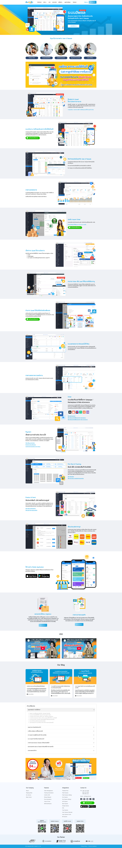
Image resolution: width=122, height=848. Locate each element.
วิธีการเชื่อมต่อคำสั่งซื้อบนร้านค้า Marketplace (77, 418)
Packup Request (47, 797)
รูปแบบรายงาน (79, 624)
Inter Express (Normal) (67, 812)
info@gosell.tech (87, 796)
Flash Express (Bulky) (67, 795)
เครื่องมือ (60, 2)
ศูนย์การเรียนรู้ (67, 2)
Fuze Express (65, 810)
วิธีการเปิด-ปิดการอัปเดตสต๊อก (31, 510)
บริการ (44, 2)
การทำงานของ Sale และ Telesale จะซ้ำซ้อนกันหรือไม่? (38, 743)
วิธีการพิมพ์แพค (71, 476)
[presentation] (28, 75)
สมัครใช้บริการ (73, 26)
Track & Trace (47, 801)
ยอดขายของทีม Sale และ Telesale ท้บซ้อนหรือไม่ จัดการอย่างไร (40, 746)
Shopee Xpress (65, 806)
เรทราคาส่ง (54, 2)
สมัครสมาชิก (92, 2)
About (27, 790)
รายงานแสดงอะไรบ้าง (32, 750)
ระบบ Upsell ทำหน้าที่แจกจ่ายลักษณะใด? (36, 739)
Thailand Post (65, 790)
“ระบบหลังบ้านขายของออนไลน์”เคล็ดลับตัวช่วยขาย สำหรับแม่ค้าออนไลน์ (60, 687)
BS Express (64, 816)
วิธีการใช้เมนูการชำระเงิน (30, 443)
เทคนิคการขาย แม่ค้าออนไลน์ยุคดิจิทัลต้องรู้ (35, 686)
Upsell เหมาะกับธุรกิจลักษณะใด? (34, 727)
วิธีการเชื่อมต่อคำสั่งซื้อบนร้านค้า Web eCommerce (78, 419)
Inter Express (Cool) (66, 814)
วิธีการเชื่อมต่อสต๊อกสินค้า (31, 508)
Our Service (28, 795)
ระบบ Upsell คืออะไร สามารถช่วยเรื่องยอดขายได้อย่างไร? (85, 687)
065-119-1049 (86, 790)
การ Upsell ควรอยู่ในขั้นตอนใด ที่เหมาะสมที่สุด (37, 735)
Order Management (48, 790)
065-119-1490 (85, 792)
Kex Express (65, 797)
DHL (63, 808)
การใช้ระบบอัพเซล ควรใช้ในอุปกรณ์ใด (35, 731)
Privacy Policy (84, 846)
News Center (29, 797)
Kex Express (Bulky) (66, 799)
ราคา (50, 2)
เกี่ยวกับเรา (39, 2)
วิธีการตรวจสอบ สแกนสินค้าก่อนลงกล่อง (76, 478)
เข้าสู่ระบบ (86, 2)
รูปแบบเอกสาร (43, 625)
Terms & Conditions (92, 846)
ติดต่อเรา (74, 2)
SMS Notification (48, 803)
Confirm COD (47, 795)
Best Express (65, 803)
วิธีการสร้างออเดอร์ (71, 416)
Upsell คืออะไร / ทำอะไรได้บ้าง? (34, 709)
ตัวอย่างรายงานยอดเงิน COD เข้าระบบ (33, 446)
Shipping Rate (29, 793)
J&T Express (65, 801)
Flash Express (65, 793)
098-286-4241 (85, 793)
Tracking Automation (49, 793)
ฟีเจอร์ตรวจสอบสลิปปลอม (31, 445)
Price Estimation (47, 799)
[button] (59, 86)
